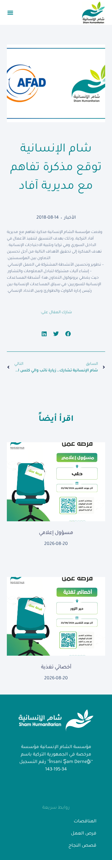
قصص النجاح (82, 846)
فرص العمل (83, 833)
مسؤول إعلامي (56, 533)
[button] (10, 12)
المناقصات (85, 821)
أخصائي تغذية (56, 667)
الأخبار (70, 218)
